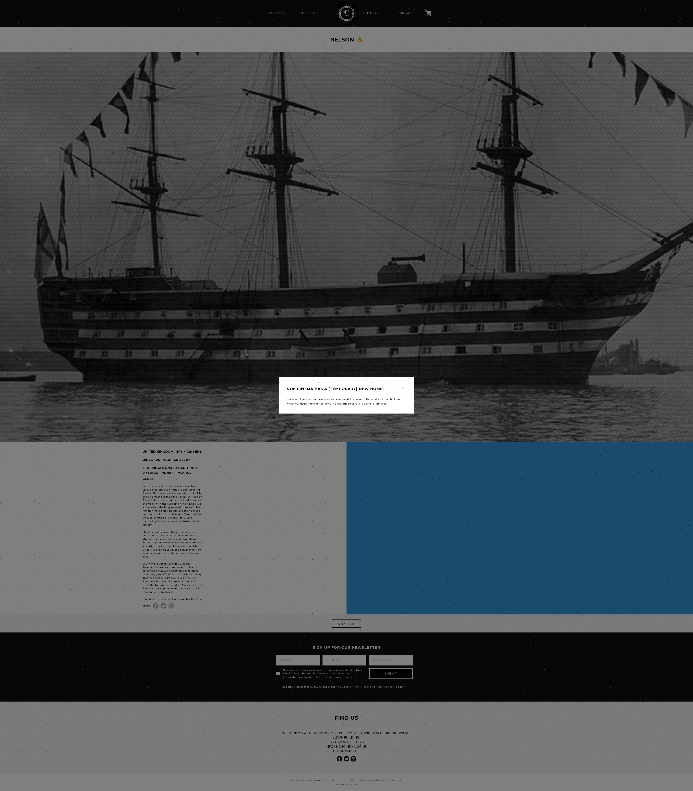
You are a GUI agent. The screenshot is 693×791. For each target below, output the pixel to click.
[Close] (403, 388)
